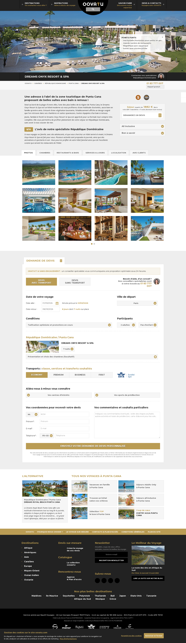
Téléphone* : (31, 436)
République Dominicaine (55, 83)
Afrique (28, 548)
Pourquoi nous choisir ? (50, 532)
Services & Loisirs (95, 153)
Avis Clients (139, 153)
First (102, 375)
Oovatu (28, 83)
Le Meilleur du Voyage (146, 542)
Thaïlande (100, 596)
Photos (28, 153)
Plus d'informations (68, 639)
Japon (122, 596)
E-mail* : (29, 428)
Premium (59, 375)
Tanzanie (151, 596)
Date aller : (30, 303)
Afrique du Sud (82, 599)
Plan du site (154, 532)
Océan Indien (31, 575)
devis (40, 260)
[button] (142, 126)
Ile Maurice (52, 596)
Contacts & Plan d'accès (105, 532)
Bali (113, 596)
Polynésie (84, 596)
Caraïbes (38, 83)
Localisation (118, 153)
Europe (28, 566)
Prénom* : (30, 421)
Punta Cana (74, 83)
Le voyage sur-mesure (77, 532)
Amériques (30, 552)
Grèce (113, 599)
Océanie (28, 580)
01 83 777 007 (155, 83)
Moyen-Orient (31, 570)
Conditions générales (132, 532)
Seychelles (69, 596)
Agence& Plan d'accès (74, 578)
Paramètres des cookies (131, 635)
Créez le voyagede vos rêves (75, 549)
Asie (26, 557)
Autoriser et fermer (153, 635)
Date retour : (31, 309)
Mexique (100, 599)
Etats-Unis (136, 596)
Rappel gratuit (154, 87)
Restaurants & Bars (68, 153)
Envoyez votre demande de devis (93, 446)
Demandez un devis (134, 115)
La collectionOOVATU (73, 563)
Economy (36, 375)
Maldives (36, 596)
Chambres (44, 153)
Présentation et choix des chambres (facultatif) (51, 357)
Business (80, 375)
